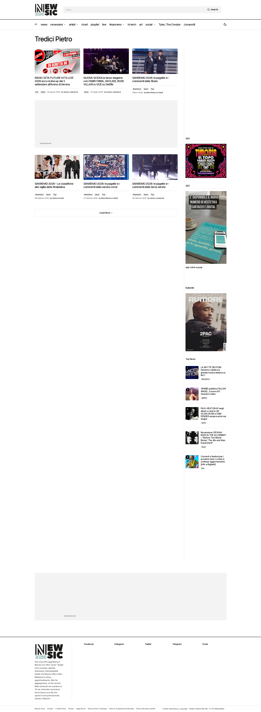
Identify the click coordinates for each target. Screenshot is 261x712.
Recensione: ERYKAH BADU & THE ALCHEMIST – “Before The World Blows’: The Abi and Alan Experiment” (213, 437)
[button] (36, 24)
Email (205, 644)
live (36, 92)
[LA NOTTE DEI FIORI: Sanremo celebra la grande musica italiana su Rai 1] (192, 372)
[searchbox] (134, 9)
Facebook (89, 644)
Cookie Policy (60, 708)
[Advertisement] (106, 123)
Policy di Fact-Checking (97, 708)
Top (152, 89)
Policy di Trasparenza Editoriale (121, 708)
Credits (50, 708)
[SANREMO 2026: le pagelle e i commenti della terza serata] (155, 167)
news (43, 92)
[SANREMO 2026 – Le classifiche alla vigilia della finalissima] (57, 167)
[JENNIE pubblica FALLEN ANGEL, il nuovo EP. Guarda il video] (192, 393)
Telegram (177, 644)
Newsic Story (40, 708)
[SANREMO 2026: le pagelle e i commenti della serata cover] (106, 167)
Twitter (148, 644)
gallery (204, 398)
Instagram (119, 644)
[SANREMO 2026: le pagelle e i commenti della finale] (155, 61)
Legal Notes (80, 708)
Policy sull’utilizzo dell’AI (145, 708)
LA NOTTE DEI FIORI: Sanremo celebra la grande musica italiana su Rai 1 (213, 371)
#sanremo (137, 89)
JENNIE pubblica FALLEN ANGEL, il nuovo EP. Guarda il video (213, 391)
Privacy (71, 708)
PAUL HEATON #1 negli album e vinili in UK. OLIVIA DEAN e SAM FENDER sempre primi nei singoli (213, 413)
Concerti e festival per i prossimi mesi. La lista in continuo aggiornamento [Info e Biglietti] (213, 460)
